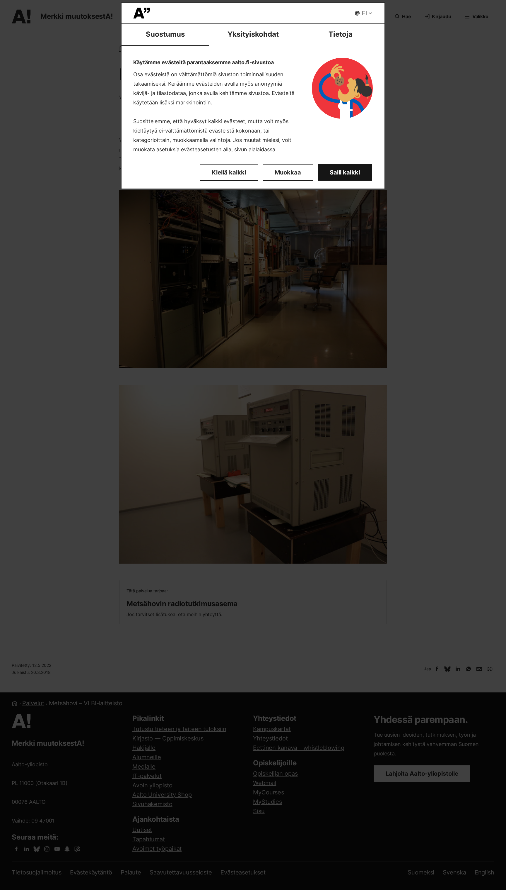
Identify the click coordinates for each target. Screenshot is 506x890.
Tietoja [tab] (341, 34)
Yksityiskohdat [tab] (253, 34)
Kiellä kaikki (229, 172)
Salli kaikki (345, 172)
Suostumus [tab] (165, 34)
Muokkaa (288, 172)
